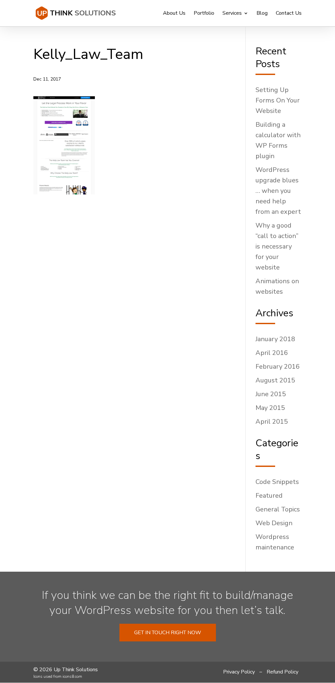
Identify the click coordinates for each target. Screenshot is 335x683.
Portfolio (204, 14)
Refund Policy (282, 671)
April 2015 (272, 421)
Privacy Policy (239, 671)
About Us (174, 14)
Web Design (274, 523)
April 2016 (272, 352)
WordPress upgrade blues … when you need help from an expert (278, 190)
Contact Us (289, 14)
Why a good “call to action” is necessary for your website (277, 246)
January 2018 (275, 339)
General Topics (278, 509)
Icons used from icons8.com (57, 676)
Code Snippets (277, 481)
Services (232, 14)
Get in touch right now (167, 632)
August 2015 (275, 380)
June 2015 (271, 394)
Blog (262, 14)
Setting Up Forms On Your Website (278, 100)
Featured (269, 495)
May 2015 (270, 407)
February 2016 (278, 366)
